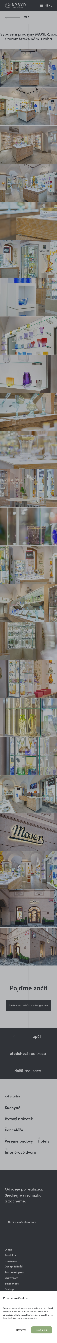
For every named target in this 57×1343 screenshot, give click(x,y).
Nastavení (21, 1329)
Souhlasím (42, 1329)
